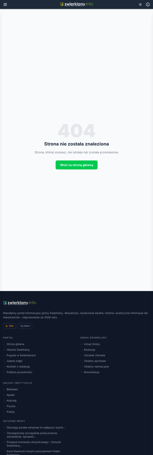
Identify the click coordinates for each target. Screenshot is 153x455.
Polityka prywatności (19, 372)
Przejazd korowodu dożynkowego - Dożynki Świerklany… (34, 443)
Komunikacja (91, 372)
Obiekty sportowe (95, 360)
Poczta (11, 406)
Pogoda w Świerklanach (21, 355)
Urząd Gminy (92, 344)
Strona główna (15, 344)
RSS (11, 325)
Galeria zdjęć (15, 360)
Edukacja (89, 349)
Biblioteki (12, 389)
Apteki (11, 394)
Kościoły (12, 400)
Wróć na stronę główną (76, 165)
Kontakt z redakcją (18, 366)
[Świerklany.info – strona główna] (19, 303)
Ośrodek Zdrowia (94, 355)
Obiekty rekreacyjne (96, 366)
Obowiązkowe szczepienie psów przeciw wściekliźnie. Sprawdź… (32, 434)
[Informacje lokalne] (148, 4)
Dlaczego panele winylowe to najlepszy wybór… (36, 427)
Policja (11, 411)
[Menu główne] (5, 4)
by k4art (25, 325)
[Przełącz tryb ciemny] (140, 4)
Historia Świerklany (18, 349)
